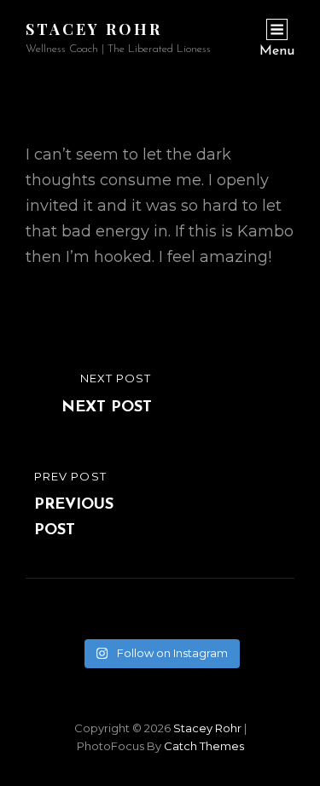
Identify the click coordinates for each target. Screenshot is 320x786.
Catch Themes (204, 746)
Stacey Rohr (94, 29)
